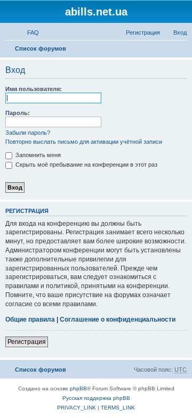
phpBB (78, 388)
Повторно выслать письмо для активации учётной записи (83, 141)
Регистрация (26, 342)
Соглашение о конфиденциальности (117, 319)
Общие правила (30, 319)
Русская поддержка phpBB (96, 398)
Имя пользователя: (33, 89)
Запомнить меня (37, 155)
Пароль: (17, 113)
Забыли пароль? (27, 132)
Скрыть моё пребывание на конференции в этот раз (85, 164)
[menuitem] (28, 32)
